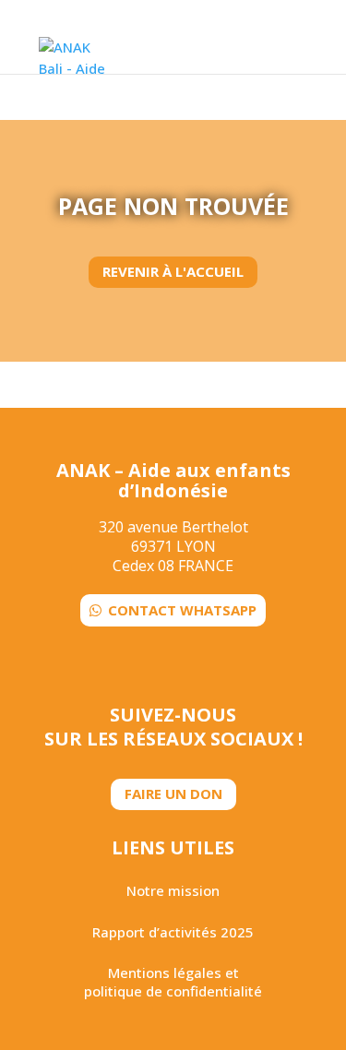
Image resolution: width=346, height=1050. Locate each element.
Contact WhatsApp (182, 610)
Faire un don (173, 793)
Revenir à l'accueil (173, 271)
